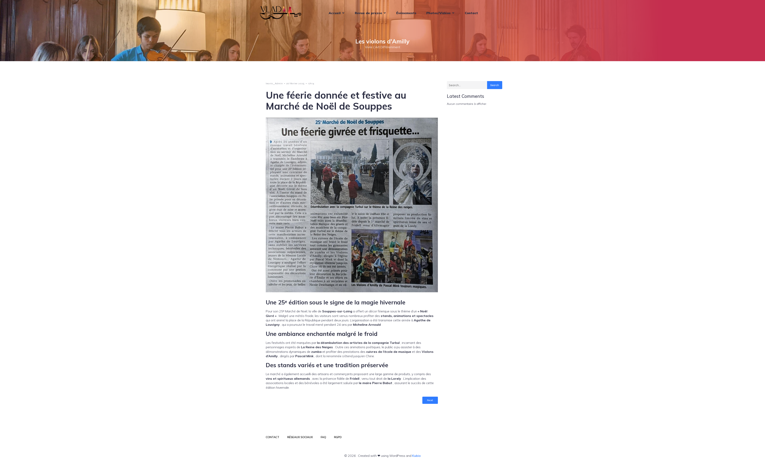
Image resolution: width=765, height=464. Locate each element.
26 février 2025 (295, 83)
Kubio (416, 456)
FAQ (323, 437)
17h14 (311, 83)
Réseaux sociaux (300, 437)
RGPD (338, 437)
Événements (406, 13)
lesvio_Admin (274, 83)
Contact (471, 13)
